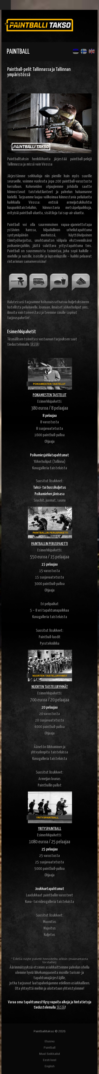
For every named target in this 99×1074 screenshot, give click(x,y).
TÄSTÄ (60, 1007)
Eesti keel (49, 1060)
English (50, 1066)
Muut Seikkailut (49, 1054)
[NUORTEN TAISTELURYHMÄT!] (49, 665)
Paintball (50, 1047)
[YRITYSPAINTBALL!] (49, 807)
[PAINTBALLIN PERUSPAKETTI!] (49, 522)
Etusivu (50, 1041)
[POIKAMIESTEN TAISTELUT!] (49, 373)
